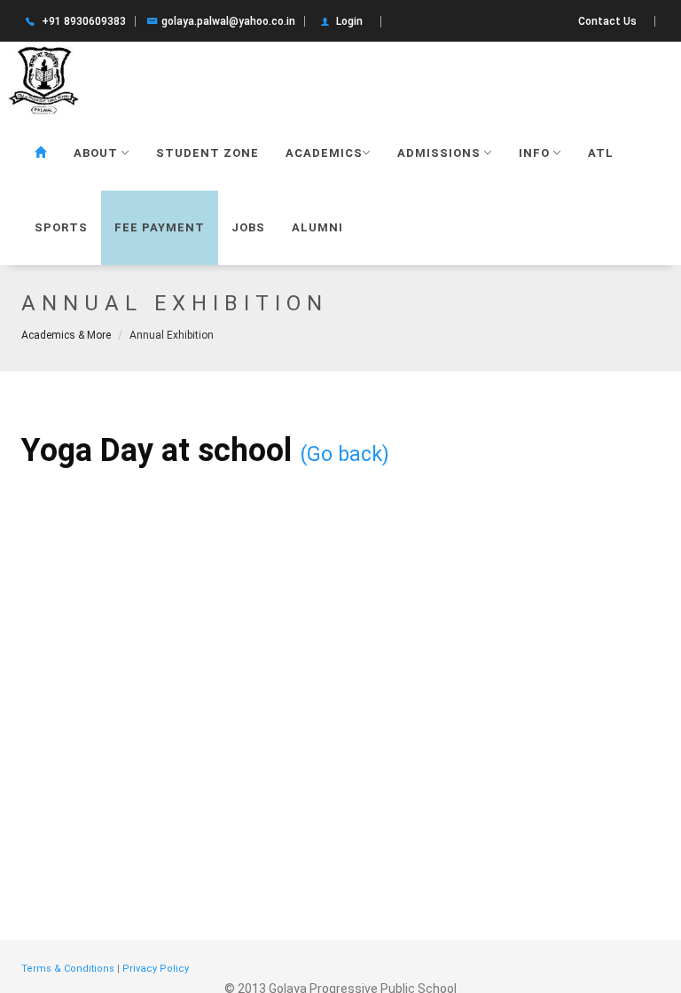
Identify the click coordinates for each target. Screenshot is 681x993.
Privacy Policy (155, 968)
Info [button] (536, 153)
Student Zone (207, 153)
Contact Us (607, 21)
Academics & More (66, 335)
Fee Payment (159, 227)
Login (349, 21)
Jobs (248, 227)
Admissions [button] (440, 153)
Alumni (317, 227)
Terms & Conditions (67, 968)
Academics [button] (324, 153)
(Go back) (344, 454)
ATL (601, 153)
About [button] (97, 153)
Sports (61, 227)
